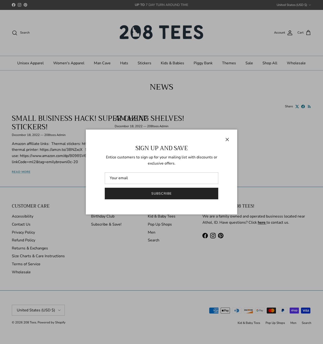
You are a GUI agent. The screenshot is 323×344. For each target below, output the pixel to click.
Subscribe (161, 193)
